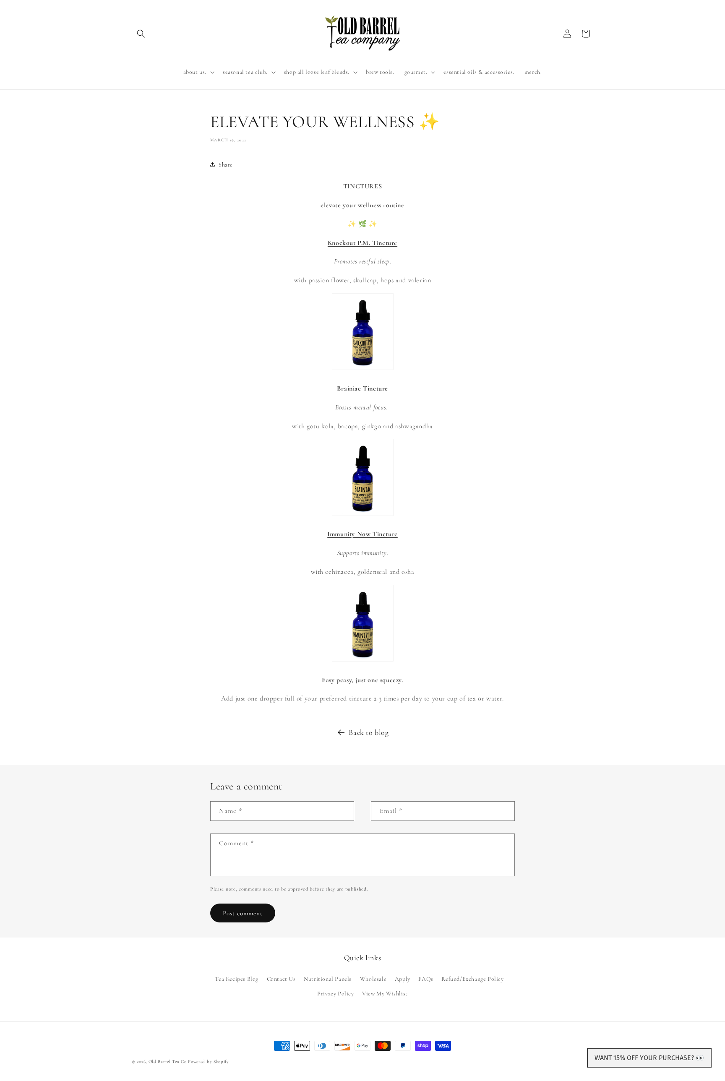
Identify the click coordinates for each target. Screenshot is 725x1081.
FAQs (425, 978)
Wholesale (373, 978)
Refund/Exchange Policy (472, 978)
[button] (141, 33)
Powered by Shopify (208, 1061)
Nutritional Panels (328, 978)
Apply (402, 978)
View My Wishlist (385, 993)
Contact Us (281, 978)
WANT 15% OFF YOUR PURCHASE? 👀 (649, 1058)
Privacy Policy (335, 993)
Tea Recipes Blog (236, 978)
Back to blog (369, 732)
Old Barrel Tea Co (168, 1061)
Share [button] (226, 164)
